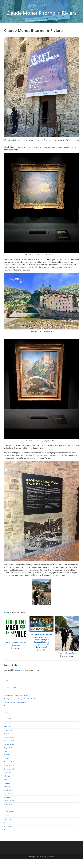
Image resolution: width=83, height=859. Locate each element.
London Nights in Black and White (15, 702)
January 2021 (8, 758)
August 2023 (8, 723)
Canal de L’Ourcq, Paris (66, 653)
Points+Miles (8, 826)
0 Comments (74, 140)
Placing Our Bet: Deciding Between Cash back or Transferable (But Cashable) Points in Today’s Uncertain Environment (41, 641)
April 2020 (7, 787)
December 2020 (9, 762)
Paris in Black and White (11, 692)
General (61, 140)
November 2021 (9, 741)
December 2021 (9, 737)
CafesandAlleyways (14, 140)
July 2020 (7, 776)
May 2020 (7, 783)
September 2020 (9, 769)
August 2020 (8, 772)
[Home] (26, 20)
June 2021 (7, 751)
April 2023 (7, 727)
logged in (18, 670)
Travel (6, 830)
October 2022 (8, 730)
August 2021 (8, 748)
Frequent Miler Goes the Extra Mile (16, 643)
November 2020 (9, 765)
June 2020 (7, 780)
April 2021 (7, 755)
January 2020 (8, 797)
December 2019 (9, 801)
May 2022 (7, 734)
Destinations (51, 140)
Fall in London (8, 706)
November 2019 (9, 804)
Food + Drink (8, 819)
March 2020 (8, 790)
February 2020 (8, 794)
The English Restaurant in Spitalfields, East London (20, 699)
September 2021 (9, 744)
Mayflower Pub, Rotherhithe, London (16, 695)
